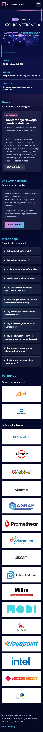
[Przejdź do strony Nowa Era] (21, 695)
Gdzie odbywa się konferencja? (21, 269)
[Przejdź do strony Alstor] (21, 454)
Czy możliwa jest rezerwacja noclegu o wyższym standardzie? (20, 337)
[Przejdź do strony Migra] (21, 592)
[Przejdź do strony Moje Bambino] (21, 471)
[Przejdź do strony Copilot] (21, 488)
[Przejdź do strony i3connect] (21, 678)
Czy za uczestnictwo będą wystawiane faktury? (18, 289)
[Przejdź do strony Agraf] (21, 505)
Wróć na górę (8, 726)
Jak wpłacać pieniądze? (18, 260)
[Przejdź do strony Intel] (21, 436)
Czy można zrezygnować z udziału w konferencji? (18, 349)
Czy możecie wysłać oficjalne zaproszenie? (19, 325)
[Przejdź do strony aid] (21, 394)
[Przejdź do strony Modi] (21, 609)
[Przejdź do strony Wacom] (21, 557)
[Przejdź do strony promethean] (21, 523)
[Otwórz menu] (38, 4)
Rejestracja (14, 224)
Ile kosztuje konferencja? (18, 251)
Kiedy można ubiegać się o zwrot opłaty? (18, 361)
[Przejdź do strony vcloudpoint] (21, 643)
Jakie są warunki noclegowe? (20, 278)
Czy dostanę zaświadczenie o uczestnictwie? (19, 313)
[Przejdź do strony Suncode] (21, 626)
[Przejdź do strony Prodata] (21, 574)
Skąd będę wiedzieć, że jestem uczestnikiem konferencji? (20, 301)
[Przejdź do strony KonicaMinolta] (21, 411)
